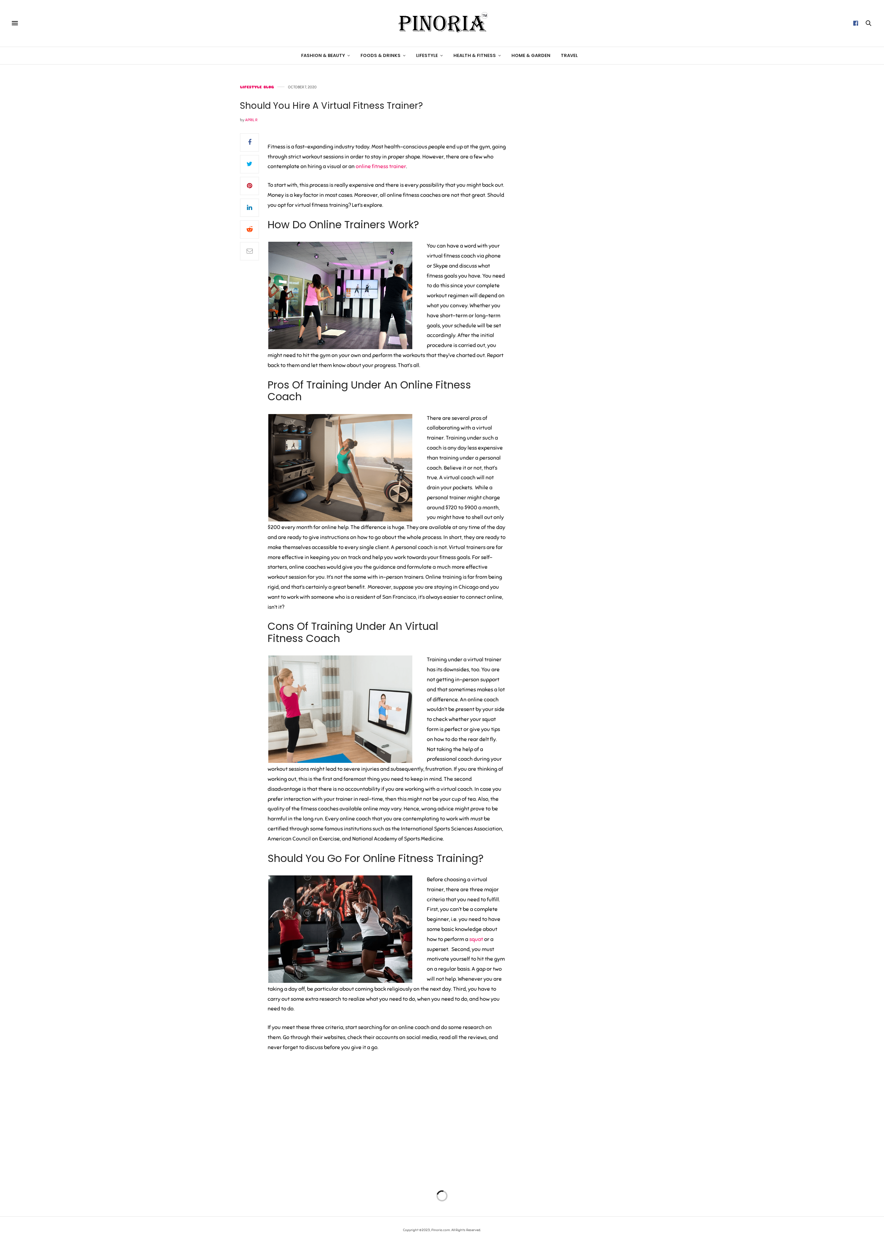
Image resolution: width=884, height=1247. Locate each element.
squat (476, 939)
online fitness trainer (381, 166)
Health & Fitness (474, 55)
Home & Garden (530, 55)
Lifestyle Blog (257, 87)
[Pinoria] (442, 23)
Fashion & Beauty (323, 55)
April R (251, 119)
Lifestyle (427, 55)
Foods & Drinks (381, 55)
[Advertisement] (585, 188)
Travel (569, 55)
